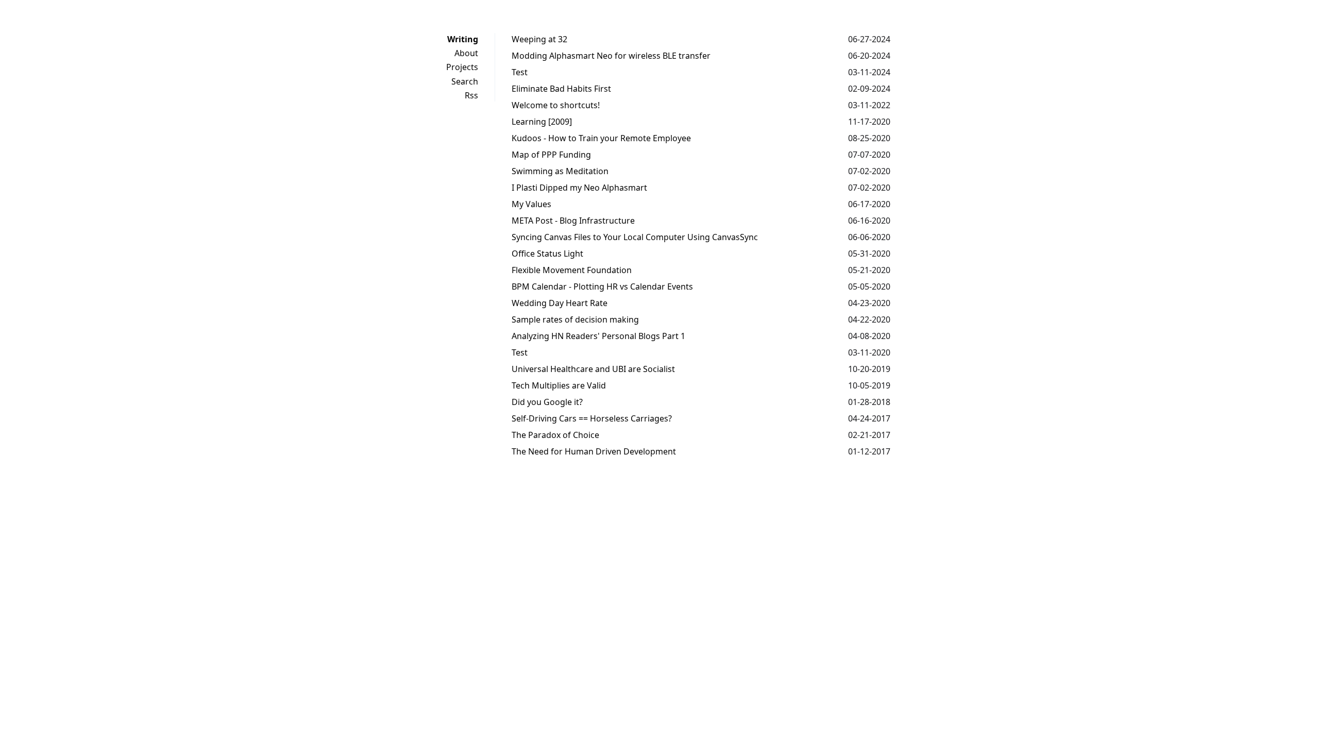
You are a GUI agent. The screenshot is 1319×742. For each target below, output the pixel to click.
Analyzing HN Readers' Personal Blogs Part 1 (598, 336)
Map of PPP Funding (551, 154)
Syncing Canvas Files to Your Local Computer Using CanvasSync (635, 237)
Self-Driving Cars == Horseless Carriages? (592, 418)
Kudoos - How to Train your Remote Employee (601, 138)
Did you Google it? (547, 402)
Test (520, 72)
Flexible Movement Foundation (572, 270)
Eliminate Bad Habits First (561, 88)
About (466, 53)
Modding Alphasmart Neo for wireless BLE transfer (611, 55)
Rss (471, 95)
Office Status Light (547, 253)
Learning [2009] (542, 121)
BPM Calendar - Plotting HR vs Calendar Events (602, 286)
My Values (531, 204)
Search (464, 81)
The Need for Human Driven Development (594, 451)
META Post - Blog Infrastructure (573, 220)
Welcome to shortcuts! (556, 105)
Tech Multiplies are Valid (559, 385)
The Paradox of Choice (555, 435)
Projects (462, 67)
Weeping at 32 (539, 39)
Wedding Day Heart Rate (559, 303)
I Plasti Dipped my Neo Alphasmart (579, 187)
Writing (462, 39)
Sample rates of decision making (575, 319)
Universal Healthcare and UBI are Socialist (593, 369)
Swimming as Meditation (560, 171)
